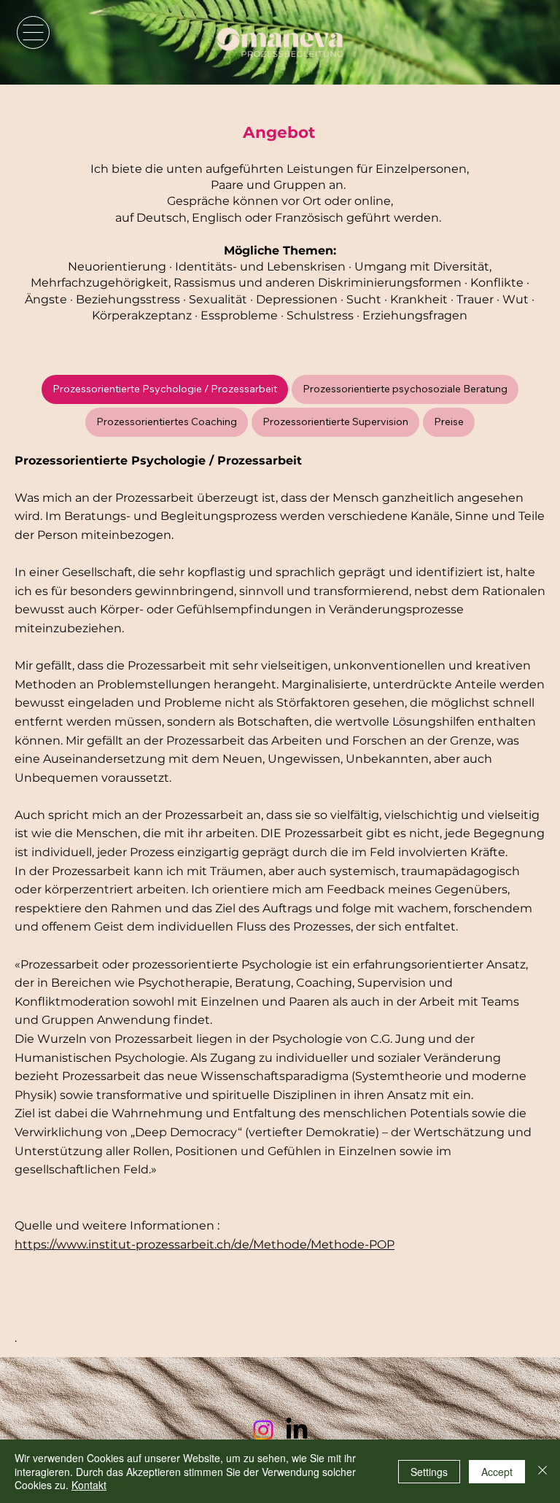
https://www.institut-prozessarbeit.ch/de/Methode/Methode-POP (204, 1244)
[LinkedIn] (297, 1430)
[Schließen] (542, 1471)
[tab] (165, 389)
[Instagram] (263, 1430)
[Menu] (33, 32)
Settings (429, 1471)
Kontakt (88, 1484)
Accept (497, 1471)
